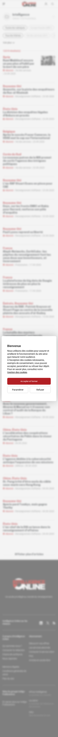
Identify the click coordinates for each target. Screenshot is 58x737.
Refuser (40, 389)
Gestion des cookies (17, 372)
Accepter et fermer (29, 381)
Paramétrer (18, 389)
